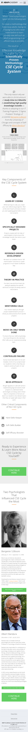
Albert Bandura (18, 125)
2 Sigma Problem (13, 581)
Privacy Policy (14, 714)
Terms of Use (14, 718)
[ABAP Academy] (9, 2)
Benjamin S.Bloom (18, 117)
